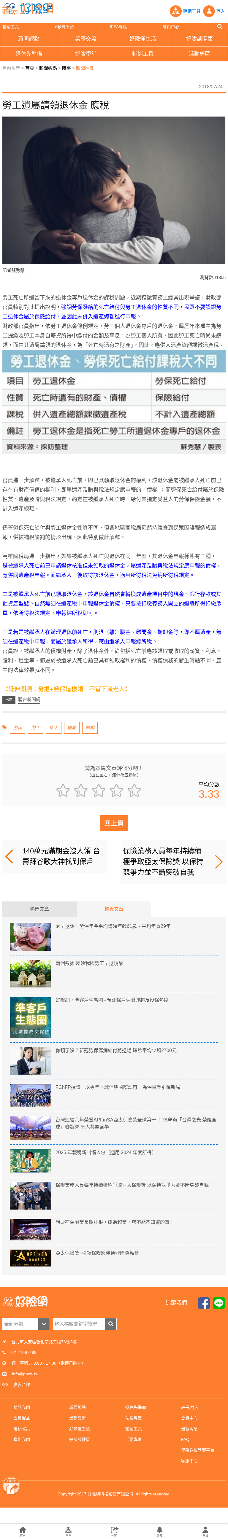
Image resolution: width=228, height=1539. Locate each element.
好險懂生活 (79, 1428)
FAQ (185, 1439)
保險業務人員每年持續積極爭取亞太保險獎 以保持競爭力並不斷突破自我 (163, 861)
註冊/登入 (190, 1407)
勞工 (35, 727)
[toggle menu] (6, 10)
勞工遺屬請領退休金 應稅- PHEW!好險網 (28, 9)
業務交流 (77, 1418)
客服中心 (189, 1460)
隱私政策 (21, 1428)
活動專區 (133, 1439)
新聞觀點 (48, 68)
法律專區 (133, 1418)
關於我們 (21, 1407)
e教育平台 (64, 26)
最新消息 (189, 1428)
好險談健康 (79, 1439)
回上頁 (114, 823)
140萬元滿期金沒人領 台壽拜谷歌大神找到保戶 (61, 856)
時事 (66, 68)
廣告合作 (21, 1384)
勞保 (17, 727)
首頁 (29, 68)
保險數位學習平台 (197, 1450)
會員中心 (171, 26)
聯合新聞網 (29, 699)
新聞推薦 (85, 68)
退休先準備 (135, 1407)
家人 (53, 727)
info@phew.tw (25, 1373)
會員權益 (21, 1418)
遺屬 (71, 727)
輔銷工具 (10, 26)
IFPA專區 (118, 26)
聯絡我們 (21, 1439)
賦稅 (90, 727)
